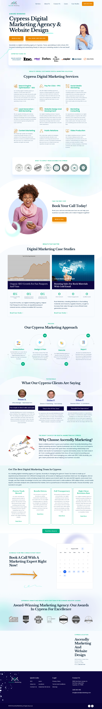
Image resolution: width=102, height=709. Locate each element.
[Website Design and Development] (41, 109)
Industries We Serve (44, 687)
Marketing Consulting (75, 110)
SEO (31, 681)
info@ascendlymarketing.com (81, 693)
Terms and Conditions (58, 684)
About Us (47, 4)
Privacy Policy (56, 681)
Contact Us (57, 4)
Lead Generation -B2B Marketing (26, 110)
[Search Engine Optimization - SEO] (16, 86)
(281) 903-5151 (81, 664)
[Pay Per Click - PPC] (41, 86)
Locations (41, 684)
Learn (66, 4)
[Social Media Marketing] (67, 86)
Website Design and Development (53, 110)
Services (37, 4)
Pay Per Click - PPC (52, 86)
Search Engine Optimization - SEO (27, 87)
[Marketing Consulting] (67, 109)
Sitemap (54, 687)
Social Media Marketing (76, 87)
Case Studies (75, 4)
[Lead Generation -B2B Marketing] (16, 109)
